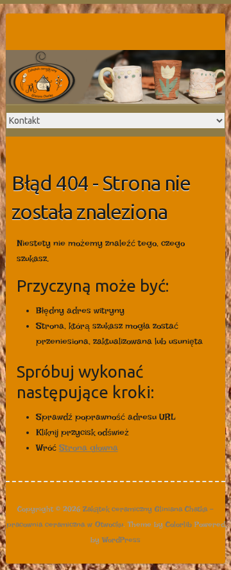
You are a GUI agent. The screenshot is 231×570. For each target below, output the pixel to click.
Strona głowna (88, 447)
